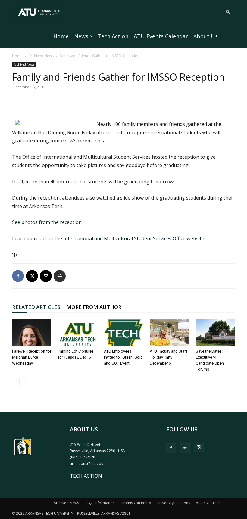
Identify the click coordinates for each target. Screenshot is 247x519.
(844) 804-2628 (82, 457)
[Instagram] (199, 447)
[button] (227, 12)
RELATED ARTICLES (36, 306)
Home (61, 36)
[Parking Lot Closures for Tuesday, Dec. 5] (77, 332)
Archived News (41, 55)
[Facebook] (18, 276)
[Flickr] (185, 448)
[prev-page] (16, 381)
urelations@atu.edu (86, 463)
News (81, 36)
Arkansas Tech (208, 502)
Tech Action (113, 36)
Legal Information (100, 502)
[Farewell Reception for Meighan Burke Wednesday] (31, 332)
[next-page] (25, 381)
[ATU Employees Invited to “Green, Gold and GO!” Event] (123, 332)
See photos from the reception (47, 222)
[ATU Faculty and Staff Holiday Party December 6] (169, 332)
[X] (32, 276)
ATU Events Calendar (161, 36)
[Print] (60, 276)
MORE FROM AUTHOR (93, 306)
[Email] (46, 276)
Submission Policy (135, 502)
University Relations (173, 502)
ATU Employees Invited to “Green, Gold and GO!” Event (123, 357)
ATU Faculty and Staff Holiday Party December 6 (168, 357)
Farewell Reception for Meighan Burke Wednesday (31, 357)
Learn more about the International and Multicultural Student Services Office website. (108, 238)
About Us (205, 36)
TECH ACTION (86, 476)
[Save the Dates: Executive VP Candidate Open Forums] (215, 332)
